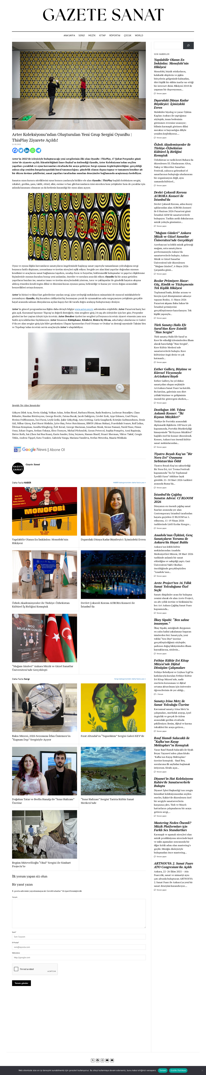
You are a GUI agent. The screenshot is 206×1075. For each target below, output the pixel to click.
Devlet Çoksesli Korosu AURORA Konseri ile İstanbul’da (108, 604)
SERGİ (82, 35)
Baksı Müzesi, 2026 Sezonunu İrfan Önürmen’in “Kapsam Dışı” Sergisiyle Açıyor (41, 737)
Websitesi (16, 953)
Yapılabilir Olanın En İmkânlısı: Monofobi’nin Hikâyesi (40, 541)
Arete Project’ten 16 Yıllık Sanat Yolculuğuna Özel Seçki (172, 586)
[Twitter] (21, 150)
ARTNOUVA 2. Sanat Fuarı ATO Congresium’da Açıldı (173, 865)
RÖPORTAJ (114, 35)
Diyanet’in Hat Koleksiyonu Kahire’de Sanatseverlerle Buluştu (173, 782)
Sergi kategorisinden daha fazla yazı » (130, 679)
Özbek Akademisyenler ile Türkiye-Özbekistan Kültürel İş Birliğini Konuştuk (41, 604)
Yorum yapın (161, 93)
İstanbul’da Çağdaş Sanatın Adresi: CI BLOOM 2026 (173, 498)
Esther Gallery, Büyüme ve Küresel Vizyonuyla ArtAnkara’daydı (172, 372)
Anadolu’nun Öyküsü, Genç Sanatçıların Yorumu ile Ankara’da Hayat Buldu (173, 538)
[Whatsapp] (32, 150)
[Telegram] (38, 150)
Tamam (162, 1070)
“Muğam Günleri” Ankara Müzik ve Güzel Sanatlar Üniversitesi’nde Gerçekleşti (42, 668)
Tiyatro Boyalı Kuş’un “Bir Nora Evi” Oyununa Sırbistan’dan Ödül (173, 457)
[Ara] (188, 45)
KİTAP (102, 35)
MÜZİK (92, 35)
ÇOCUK (127, 35)
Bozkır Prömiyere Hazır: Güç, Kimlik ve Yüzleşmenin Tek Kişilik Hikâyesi (173, 284)
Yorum (14, 897)
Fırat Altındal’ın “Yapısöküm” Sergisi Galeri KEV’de (112, 736)
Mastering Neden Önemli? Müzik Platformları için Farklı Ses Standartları (172, 826)
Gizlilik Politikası (178, 1070)
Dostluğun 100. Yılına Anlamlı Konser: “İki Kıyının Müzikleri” (169, 413)
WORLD (139, 35)
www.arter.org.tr (84, 309)
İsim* (14, 932)
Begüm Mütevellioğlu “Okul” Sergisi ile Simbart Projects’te (41, 864)
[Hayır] (202, 1070)
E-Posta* (15, 942)
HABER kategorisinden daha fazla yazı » (129, 482)
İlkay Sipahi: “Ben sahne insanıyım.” (171, 621)
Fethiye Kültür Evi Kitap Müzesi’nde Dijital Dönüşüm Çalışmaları (171, 664)
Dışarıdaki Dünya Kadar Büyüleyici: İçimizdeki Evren (113, 539)
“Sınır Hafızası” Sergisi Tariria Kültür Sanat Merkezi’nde (107, 801)
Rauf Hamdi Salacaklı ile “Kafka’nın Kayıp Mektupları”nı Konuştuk (172, 741)
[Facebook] (15, 150)
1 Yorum (159, 694)
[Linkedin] (26, 150)
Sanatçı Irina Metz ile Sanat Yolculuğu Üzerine (171, 702)
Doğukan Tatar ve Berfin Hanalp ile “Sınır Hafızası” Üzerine (43, 801)
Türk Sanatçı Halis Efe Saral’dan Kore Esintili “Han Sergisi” (170, 328)
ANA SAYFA (69, 35)
